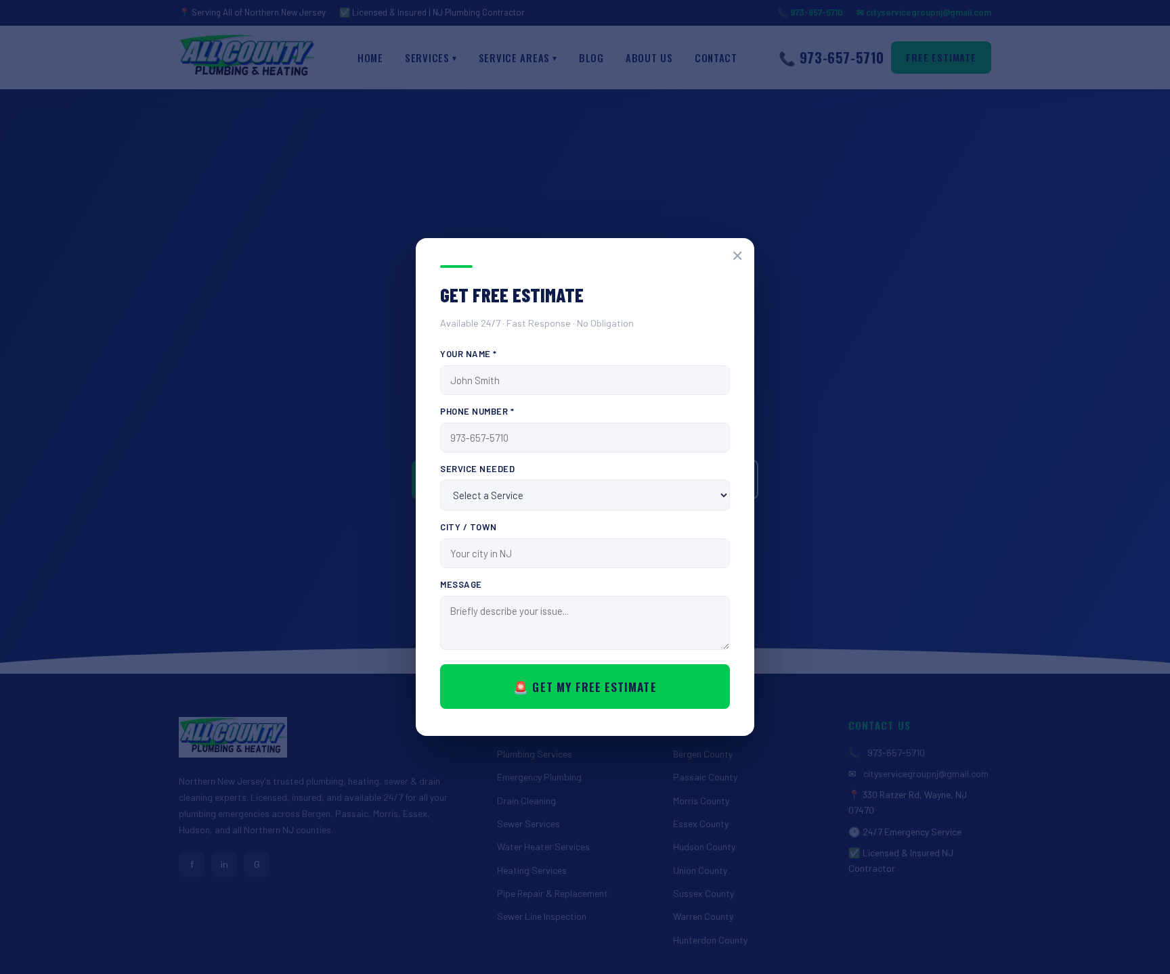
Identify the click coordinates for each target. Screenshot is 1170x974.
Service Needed (477, 468)
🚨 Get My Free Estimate (584, 686)
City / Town (468, 526)
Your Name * (468, 353)
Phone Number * (477, 411)
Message (461, 584)
